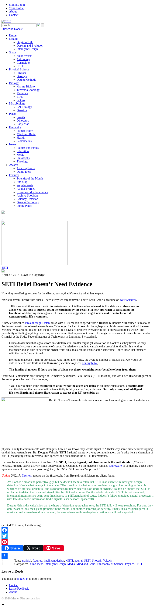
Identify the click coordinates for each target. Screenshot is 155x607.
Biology (14, 83)
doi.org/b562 (89, 363)
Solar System (24, 55)
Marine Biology (26, 86)
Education (23, 151)
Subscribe (7, 28)
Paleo (12, 113)
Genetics (22, 110)
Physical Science (19, 69)
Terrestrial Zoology (28, 89)
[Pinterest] (77, 542)
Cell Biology (24, 106)
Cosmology (23, 62)
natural (78, 560)
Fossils (21, 117)
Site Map (22, 181)
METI (69, 560)
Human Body (25, 130)
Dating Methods (26, 79)
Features (14, 175)
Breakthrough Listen (37, 323)
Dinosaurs (23, 120)
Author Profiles (26, 188)
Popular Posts (25, 185)
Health (21, 137)
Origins (13, 38)
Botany (21, 100)
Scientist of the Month (30, 178)
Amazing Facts (26, 168)
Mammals (22, 93)
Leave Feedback (19, 588)
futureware (115, 465)
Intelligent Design (27, 49)
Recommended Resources (32, 192)
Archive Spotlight (27, 195)
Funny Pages (24, 205)
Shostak (97, 560)
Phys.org (27, 475)
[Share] (77, 556)
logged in (22, 578)
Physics (21, 72)
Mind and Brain (26, 134)
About (13, 11)
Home (12, 35)
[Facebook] (77, 530)
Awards (13, 164)
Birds (20, 96)
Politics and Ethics (28, 147)
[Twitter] (77, 536)
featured (37, 560)
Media (20, 154)
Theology (22, 161)
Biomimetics (24, 141)
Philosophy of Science (110, 564)
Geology (22, 76)
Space (12, 52)
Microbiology (17, 103)
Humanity (15, 127)
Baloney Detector (27, 199)
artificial (26, 560)
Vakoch (107, 560)
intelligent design (54, 560)
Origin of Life (25, 42)
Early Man (23, 124)
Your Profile (16, 8)
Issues (12, 144)
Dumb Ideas (24, 171)
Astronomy (23, 59)
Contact (13, 14)
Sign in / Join (17, 4)
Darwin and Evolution (30, 45)
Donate (18, 28)
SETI (20, 66)
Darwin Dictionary (28, 202)
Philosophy (23, 158)
